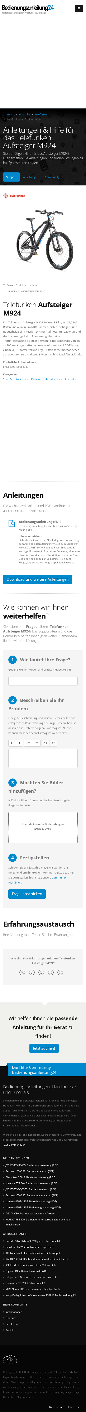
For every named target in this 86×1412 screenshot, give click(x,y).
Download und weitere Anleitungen (38, 579)
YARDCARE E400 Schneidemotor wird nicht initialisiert (37, 1259)
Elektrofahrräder (66, 379)
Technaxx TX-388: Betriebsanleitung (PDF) (30, 1171)
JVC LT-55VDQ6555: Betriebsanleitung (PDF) (31, 1189)
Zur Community (13, 1144)
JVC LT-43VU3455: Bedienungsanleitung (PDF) (32, 1165)
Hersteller (25, 114)
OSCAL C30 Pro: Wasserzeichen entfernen (30, 1213)
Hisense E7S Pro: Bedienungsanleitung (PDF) (31, 1183)
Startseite (9, 114)
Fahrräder (49, 379)
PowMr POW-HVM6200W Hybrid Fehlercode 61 (33, 1240)
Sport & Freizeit (12, 379)
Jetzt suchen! (44, 1048)
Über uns (11, 1317)
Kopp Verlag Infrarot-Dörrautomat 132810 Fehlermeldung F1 (41, 1295)
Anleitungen (30, 177)
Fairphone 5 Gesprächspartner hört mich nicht (32, 1277)
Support (11, 177)
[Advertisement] (43, 63)
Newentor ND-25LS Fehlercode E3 (25, 1283)
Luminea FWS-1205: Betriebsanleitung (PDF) (31, 1201)
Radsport (36, 379)
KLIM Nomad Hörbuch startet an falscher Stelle (33, 1289)
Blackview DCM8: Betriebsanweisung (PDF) (31, 1177)
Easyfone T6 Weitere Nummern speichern (30, 1247)
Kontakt (10, 1330)
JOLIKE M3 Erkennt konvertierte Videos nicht (31, 1265)
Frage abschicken (27, 893)
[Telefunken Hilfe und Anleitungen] (43, 195)
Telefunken (41, 114)
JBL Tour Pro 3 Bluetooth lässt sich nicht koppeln (33, 1253)
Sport (26, 379)
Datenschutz (56, 1406)
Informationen (14, 1311)
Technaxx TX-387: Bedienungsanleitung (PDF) (32, 1195)
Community (52, 177)
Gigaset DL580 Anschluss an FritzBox (27, 1271)
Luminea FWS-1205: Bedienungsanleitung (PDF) (33, 1207)
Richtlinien (12, 1323)
